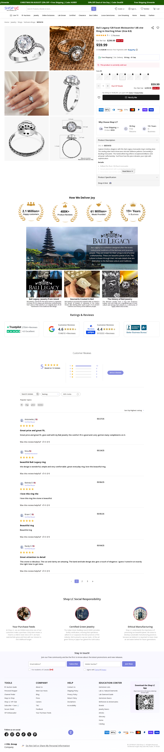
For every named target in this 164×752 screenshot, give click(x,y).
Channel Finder (9, 694)
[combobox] (59, 9)
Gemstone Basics (105, 698)
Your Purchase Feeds (43, 713)
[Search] (93, 9)
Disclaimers (71, 702)
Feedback (39, 709)
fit (21, 405)
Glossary (102, 716)
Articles (101, 713)
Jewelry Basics (104, 709)
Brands (101, 705)
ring (27, 405)
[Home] (15, 8)
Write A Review (115, 373)
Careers (39, 702)
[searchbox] (27, 394)
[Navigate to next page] (93, 581)
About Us (39, 687)
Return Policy (72, 698)
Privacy (103, 670)
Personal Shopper (10, 691)
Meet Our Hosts (42, 691)
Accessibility (71, 705)
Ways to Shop (9, 698)
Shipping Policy (72, 691)
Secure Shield (9, 709)
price (33, 405)
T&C (37, 705)
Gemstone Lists (104, 687)
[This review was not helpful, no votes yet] (47, 442)
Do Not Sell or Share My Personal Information (48, 745)
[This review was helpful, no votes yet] (43, 442)
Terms (97, 670)
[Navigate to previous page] (71, 581)
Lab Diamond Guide (106, 694)
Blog (37, 694)
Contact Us (71, 687)
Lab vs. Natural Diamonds (108, 691)
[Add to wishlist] (158, 27)
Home (101, 720)
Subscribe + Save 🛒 (11, 705)
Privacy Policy (72, 694)
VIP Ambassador (10, 713)
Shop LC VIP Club (10, 702)
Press (38, 698)
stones (40, 405)
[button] (137, 50)
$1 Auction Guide (10, 687)
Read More (126, 171)
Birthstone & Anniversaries (108, 702)
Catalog (101, 724)
